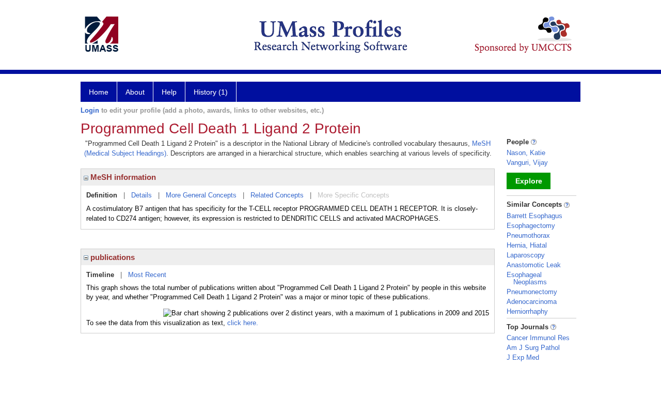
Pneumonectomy (532, 292)
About (135, 92)
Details (141, 195)
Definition (101, 195)
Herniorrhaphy (527, 311)
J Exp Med (523, 357)
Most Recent (147, 275)
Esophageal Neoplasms (527, 278)
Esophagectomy (531, 226)
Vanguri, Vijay (527, 162)
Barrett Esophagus (534, 216)
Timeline (100, 275)
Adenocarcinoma (532, 302)
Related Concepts (277, 195)
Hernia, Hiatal (527, 245)
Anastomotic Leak (534, 265)
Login (90, 110)
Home (98, 92)
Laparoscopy (526, 255)
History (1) (211, 92)
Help (169, 92)
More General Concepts (201, 195)
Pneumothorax (528, 235)
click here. (242, 323)
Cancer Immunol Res (538, 338)
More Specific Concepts (353, 195)
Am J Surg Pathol (533, 348)
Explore (528, 181)
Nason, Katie (526, 153)
